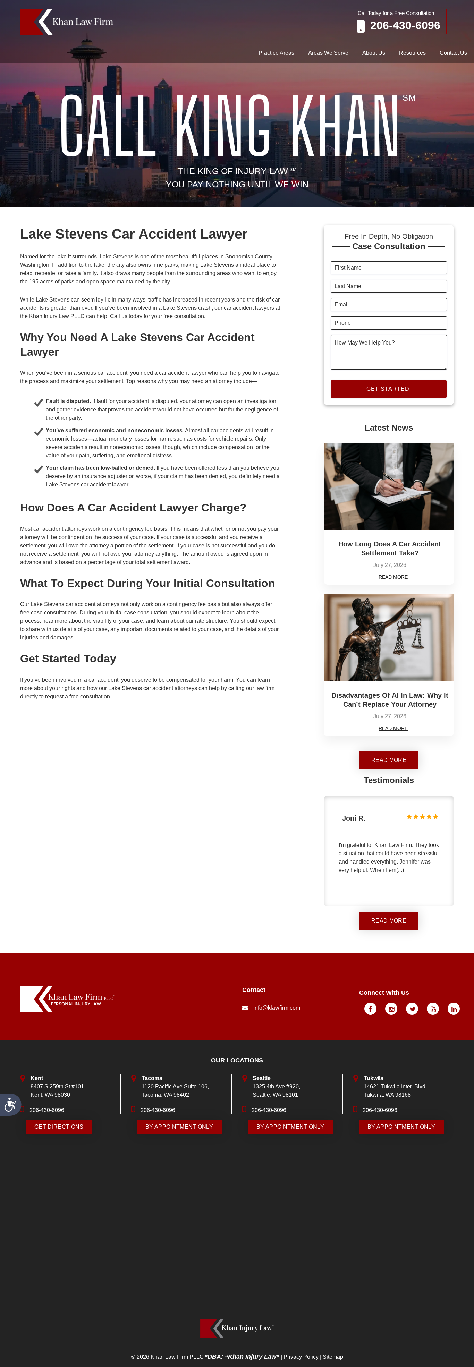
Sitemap (333, 1357)
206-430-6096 (405, 25)
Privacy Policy (301, 1357)
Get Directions (58, 1127)
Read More (393, 577)
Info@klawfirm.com (276, 1008)
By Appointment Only (179, 1127)
